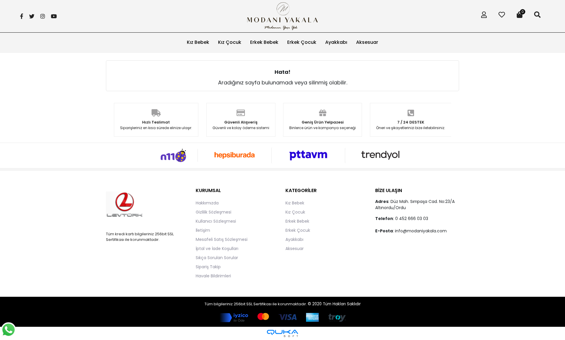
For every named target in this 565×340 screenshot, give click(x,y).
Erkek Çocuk (297, 230)
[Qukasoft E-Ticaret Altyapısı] (282, 333)
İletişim (203, 230)
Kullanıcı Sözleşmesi (216, 221)
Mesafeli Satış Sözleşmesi (221, 239)
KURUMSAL (208, 190)
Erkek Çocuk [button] (301, 42)
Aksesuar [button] (367, 42)
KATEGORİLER (301, 190)
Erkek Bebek (297, 221)
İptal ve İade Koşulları (217, 248)
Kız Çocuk (295, 212)
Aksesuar (294, 248)
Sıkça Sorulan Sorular (217, 258)
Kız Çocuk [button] (229, 42)
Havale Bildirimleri (213, 276)
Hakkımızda (207, 203)
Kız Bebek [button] (198, 42)
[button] (482, 16)
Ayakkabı (294, 239)
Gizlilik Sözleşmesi (213, 212)
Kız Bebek (294, 203)
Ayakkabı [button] (336, 42)
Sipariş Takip (208, 267)
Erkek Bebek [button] (264, 42)
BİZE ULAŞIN (388, 190)
